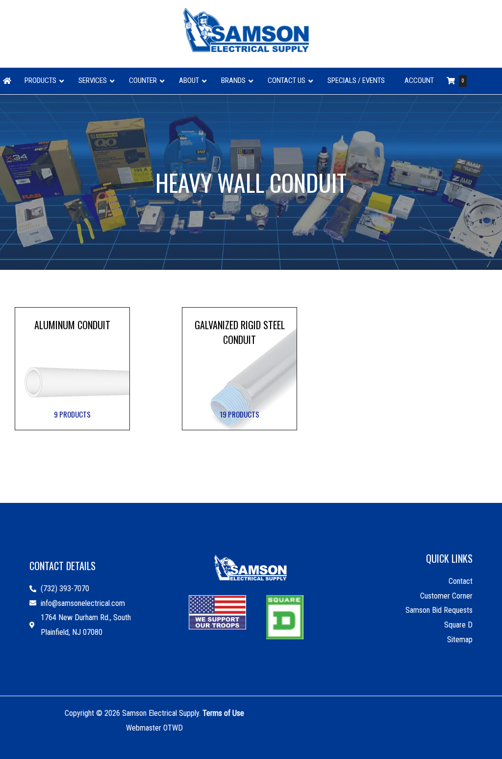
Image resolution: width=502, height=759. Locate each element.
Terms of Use (223, 713)
